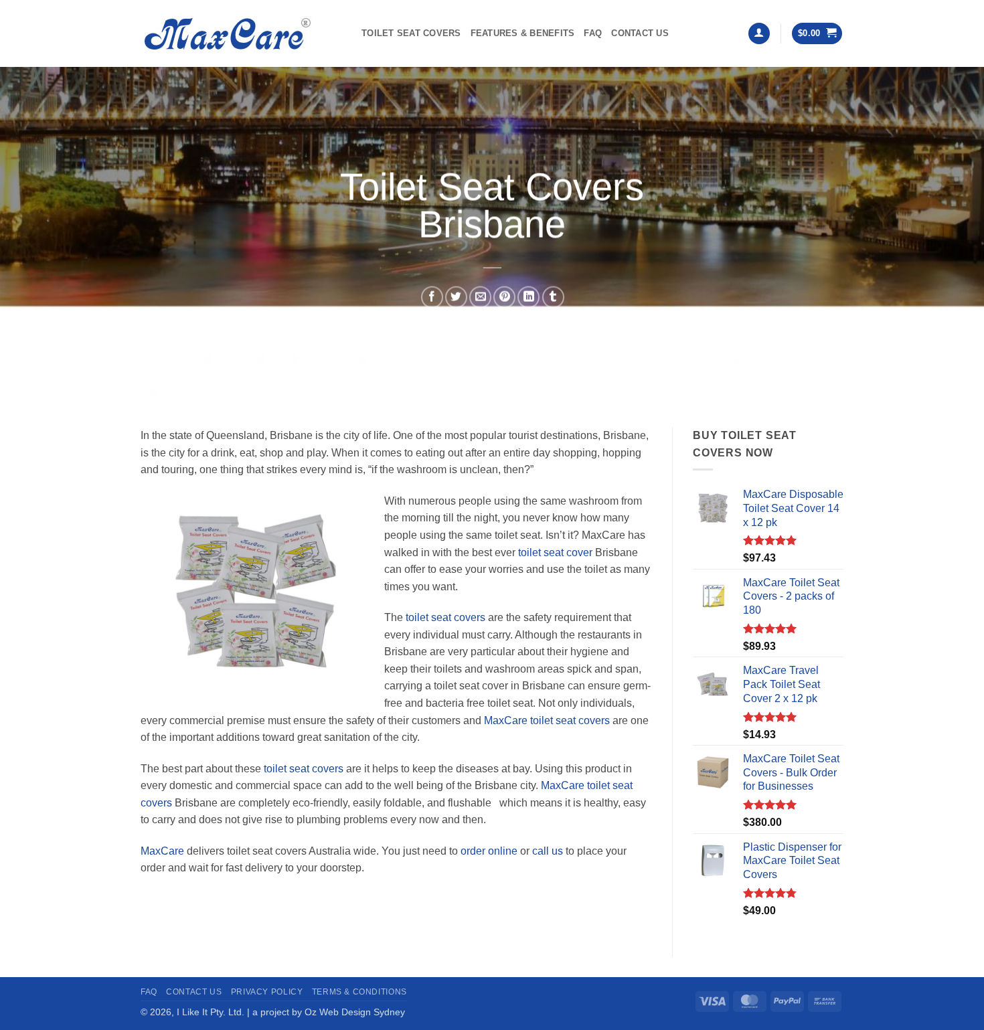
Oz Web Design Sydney (355, 1012)
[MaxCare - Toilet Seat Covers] (241, 33)
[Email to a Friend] (480, 297)
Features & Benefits (523, 33)
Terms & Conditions (359, 992)
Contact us (640, 33)
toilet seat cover (555, 552)
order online (489, 851)
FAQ (593, 33)
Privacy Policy (267, 992)
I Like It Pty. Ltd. (210, 1012)
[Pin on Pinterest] (504, 297)
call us (547, 851)
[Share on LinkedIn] (528, 297)
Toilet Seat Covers (411, 33)
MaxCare (162, 851)
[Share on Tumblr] (553, 297)
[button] (759, 34)
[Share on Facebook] (432, 297)
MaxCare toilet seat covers (547, 720)
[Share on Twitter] (456, 297)
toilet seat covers (445, 617)
